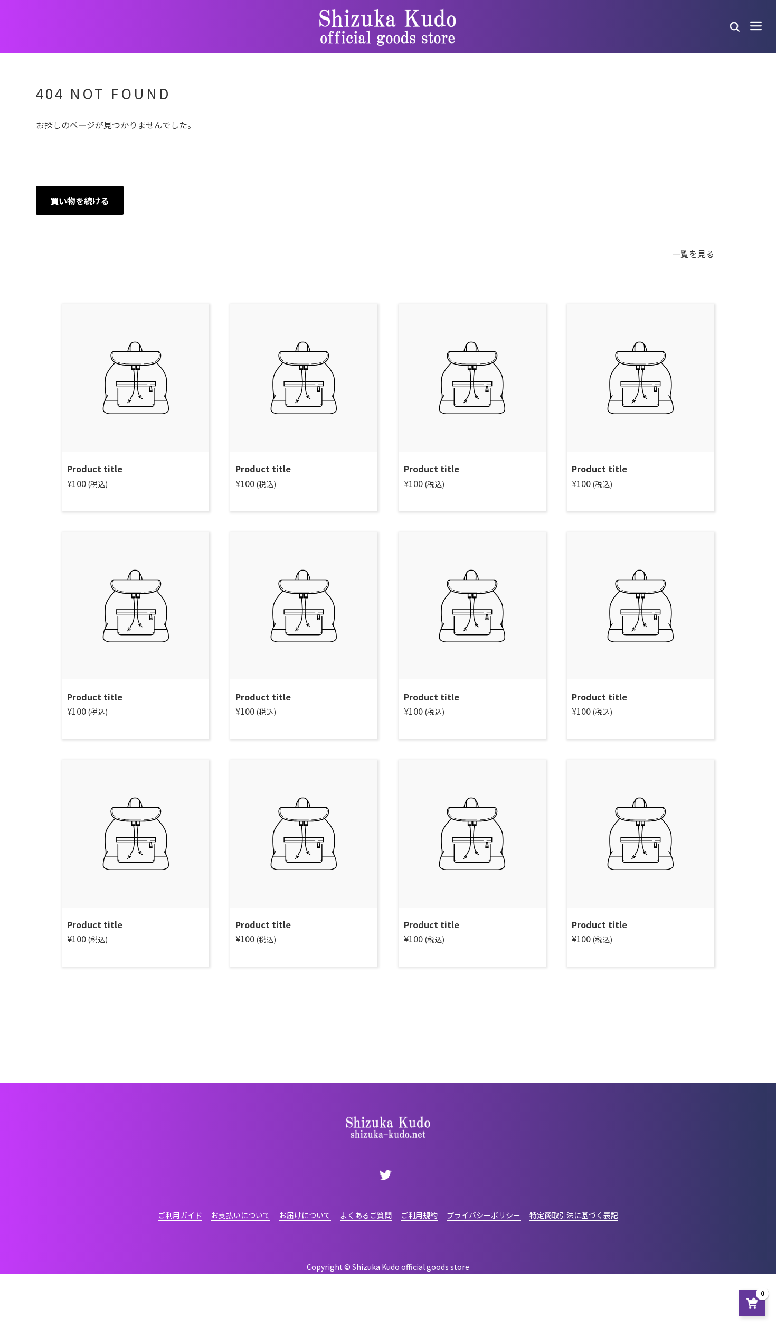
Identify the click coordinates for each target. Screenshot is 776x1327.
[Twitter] (385, 1174)
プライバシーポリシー (484, 1215)
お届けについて (305, 1215)
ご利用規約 (419, 1215)
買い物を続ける (79, 200)
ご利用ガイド (180, 1215)
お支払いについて (240, 1215)
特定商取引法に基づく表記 (573, 1215)
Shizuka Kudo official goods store (410, 1266)
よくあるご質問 (366, 1215)
